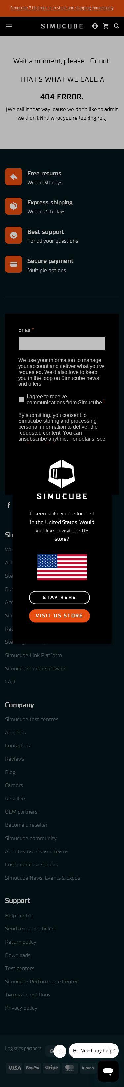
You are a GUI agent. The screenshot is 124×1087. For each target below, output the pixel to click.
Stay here (59, 597)
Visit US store (59, 615)
